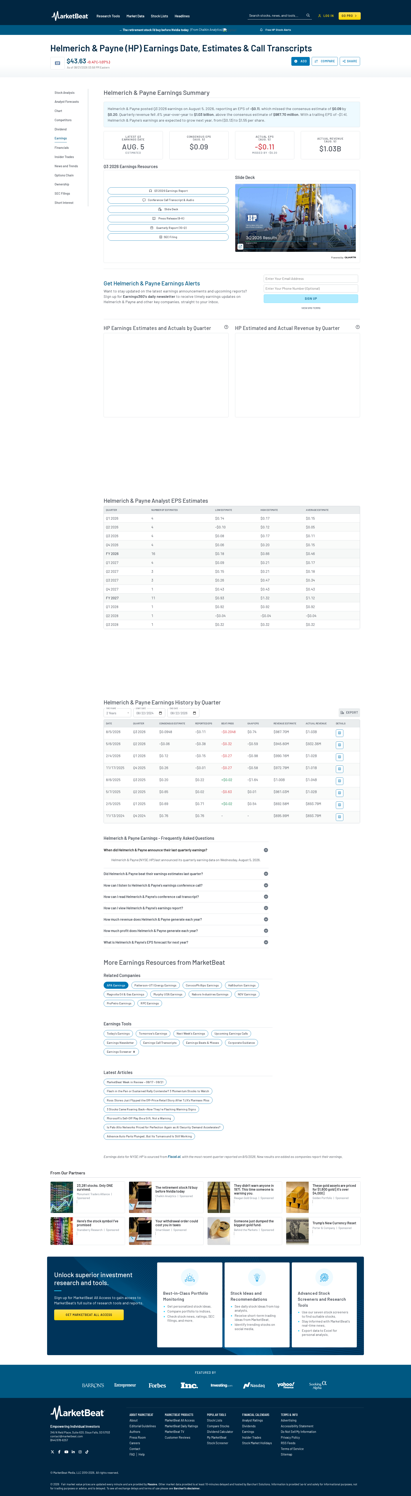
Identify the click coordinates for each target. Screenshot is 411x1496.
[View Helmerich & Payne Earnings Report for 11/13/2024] (339, 817)
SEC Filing (170, 237)
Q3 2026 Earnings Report (171, 190)
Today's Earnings (118, 1033)
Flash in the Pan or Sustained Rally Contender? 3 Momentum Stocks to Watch (158, 1091)
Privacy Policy (290, 1437)
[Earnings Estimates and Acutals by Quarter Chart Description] (226, 327)
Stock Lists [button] (159, 16)
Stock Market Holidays (257, 1443)
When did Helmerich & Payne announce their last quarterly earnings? (155, 850)
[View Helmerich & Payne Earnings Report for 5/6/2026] (339, 745)
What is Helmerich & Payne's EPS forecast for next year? (146, 942)
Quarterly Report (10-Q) (170, 228)
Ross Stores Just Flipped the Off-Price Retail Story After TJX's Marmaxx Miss (158, 1100)
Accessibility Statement (297, 1426)
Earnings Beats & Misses (202, 1042)
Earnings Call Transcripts (160, 1042)
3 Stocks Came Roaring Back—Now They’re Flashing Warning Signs (151, 1109)
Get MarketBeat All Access (89, 1315)
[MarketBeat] (70, 16)
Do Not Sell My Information (298, 1431)
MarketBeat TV (174, 1431)
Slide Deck (171, 209)
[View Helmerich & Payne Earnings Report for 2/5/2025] (339, 805)
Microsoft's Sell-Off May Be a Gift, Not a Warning (139, 1118)
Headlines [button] (182, 16)
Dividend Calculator (220, 1431)
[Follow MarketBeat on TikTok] (87, 1452)
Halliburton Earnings (242, 985)
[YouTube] (67, 1452)
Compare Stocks (218, 1426)
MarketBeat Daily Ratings (181, 1426)
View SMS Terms (310, 307)
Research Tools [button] (108, 16)
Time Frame (111, 708)
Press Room (138, 1437)
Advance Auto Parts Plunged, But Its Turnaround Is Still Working (149, 1136)
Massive (152, 1484)
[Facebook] (60, 1452)
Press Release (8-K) (171, 218)
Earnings (248, 1431)
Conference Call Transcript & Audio (171, 200)
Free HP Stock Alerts (278, 29)
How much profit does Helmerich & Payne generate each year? (151, 931)
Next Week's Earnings (191, 1033)
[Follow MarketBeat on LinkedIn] (73, 1452)
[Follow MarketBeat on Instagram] (80, 1452)
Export (351, 712)
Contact (135, 1449)
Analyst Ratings (252, 1420)
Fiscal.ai (174, 1156)
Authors (135, 1431)
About (134, 1420)
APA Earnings (116, 985)
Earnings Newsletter (120, 1042)
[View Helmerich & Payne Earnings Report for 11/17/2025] (339, 769)
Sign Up (311, 298)
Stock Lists (214, 1420)
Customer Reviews (177, 1437)
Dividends (249, 1426)
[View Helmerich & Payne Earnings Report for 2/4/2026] (339, 757)
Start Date (141, 708)
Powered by (337, 257)
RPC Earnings (150, 1003)
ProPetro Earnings (119, 1003)
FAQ (132, 1454)
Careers (135, 1443)
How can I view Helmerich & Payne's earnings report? (143, 908)
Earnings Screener (119, 1051)
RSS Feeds (288, 1443)
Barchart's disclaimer (187, 1488)
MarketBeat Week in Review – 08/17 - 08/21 (135, 1082)
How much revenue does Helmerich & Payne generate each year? (153, 919)
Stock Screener (217, 1443)
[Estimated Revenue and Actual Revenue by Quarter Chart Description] (357, 327)
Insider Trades (251, 1437)
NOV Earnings (247, 994)
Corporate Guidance (241, 1042)
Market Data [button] (135, 16)
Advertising (288, 1420)
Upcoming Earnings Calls (231, 1033)
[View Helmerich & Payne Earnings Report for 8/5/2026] (339, 733)
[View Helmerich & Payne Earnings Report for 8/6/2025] (339, 781)
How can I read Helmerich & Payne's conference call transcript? (151, 897)
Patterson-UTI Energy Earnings (155, 985)
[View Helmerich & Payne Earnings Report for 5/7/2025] (339, 793)
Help (141, 1454)
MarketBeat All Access (180, 1420)
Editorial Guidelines (143, 1426)
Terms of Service (292, 1449)
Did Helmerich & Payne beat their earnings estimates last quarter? (153, 874)
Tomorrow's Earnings (153, 1033)
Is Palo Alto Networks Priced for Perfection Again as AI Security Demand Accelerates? (163, 1127)
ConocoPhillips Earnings (202, 985)
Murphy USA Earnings (167, 994)
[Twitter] (53, 1452)
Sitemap (286, 1454)
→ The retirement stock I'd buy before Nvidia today (154, 29)
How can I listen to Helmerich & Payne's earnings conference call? (153, 885)
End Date (174, 708)
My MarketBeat (216, 1437)
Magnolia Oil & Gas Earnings (125, 994)
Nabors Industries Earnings (210, 994)
